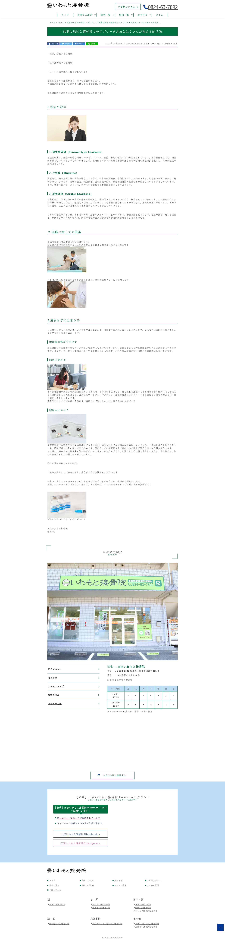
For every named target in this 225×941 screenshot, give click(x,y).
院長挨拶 (52, 677)
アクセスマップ (56, 686)
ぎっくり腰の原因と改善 (146, 911)
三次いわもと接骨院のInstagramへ (80, 843)
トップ (52, 880)
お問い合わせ (55, 890)
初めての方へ (55, 669)
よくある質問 (153, 885)
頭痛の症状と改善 (57, 904)
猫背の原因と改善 (143, 904)
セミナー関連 (55, 703)
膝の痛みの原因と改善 (59, 923)
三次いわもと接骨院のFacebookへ (80, 833)
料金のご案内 (88, 885)
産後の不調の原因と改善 (146, 927)
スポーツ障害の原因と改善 (147, 923)
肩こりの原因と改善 (101, 904)
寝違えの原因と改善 (101, 907)
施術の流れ (53, 695)
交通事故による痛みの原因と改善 (107, 923)
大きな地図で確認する (114, 775)
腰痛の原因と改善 (143, 907)
